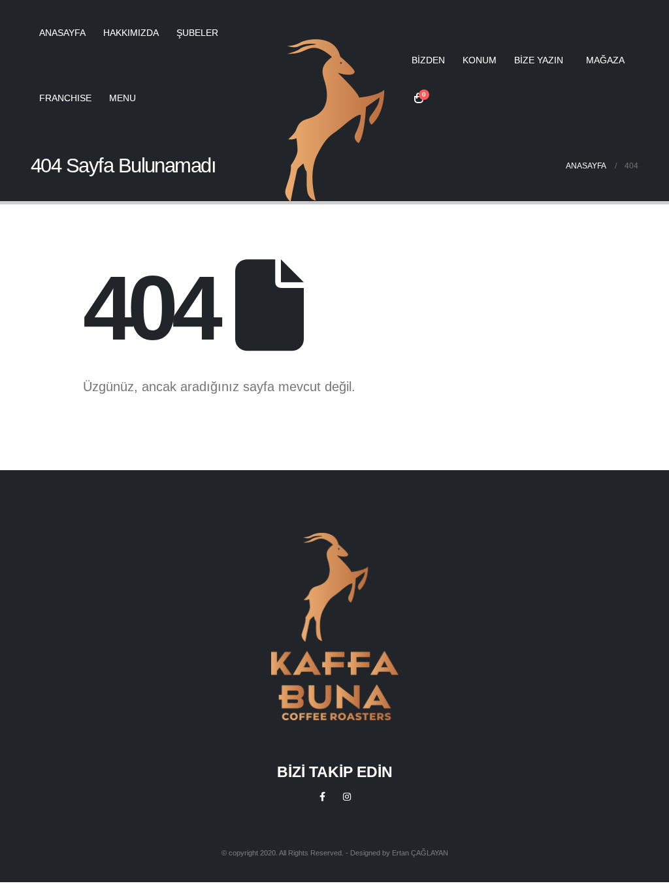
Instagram (347, 796)
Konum (480, 60)
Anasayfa (62, 32)
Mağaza (605, 60)
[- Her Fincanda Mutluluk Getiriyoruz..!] (335, 120)
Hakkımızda (131, 32)
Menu (122, 98)
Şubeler (197, 32)
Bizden (428, 60)
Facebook (322, 796)
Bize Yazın (538, 60)
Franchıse (65, 98)
